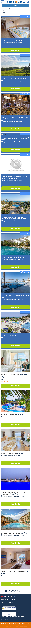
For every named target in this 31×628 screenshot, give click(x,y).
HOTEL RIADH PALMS (8, 40)
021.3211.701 (11, 600)
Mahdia (16, 180)
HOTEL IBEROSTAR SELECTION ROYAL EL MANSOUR (14, 177)
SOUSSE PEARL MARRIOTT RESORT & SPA (14, 117)
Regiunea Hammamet (8, 42)
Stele (3, 12)
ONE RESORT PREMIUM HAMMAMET (13, 296)
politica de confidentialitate (18, 626)
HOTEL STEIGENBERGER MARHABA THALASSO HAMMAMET (12, 217)
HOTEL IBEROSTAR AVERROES (10, 375)
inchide (28, 626)
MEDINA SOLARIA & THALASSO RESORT (14, 572)
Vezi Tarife (15, 50)
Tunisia (20, 42)
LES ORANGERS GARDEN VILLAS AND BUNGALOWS (13, 493)
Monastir (16, 142)
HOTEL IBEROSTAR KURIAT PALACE (12, 138)
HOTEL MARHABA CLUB (8, 414)
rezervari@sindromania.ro (15, 617)
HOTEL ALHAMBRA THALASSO (10, 533)
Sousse (16, 42)
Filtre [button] (15, 5)
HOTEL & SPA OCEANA (8, 257)
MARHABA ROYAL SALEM (9, 453)
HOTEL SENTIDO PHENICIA (10, 79)
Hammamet (17, 81)
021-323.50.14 (8, 619)
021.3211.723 (10, 602)
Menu (2, 2)
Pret (3, 10)
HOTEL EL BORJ (6, 336)
